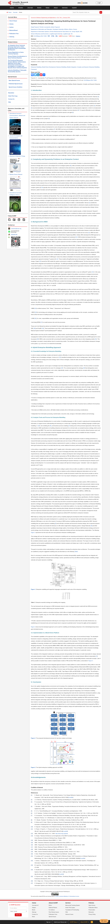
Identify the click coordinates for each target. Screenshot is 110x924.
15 (36, 312)
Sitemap (34, 912)
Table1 (76, 551)
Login (99, 3)
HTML (52, 36)
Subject (34, 907)
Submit (74, 8)
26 (91, 525)
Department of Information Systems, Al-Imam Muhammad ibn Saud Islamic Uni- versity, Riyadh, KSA (56, 31)
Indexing (11, 36)
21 (95, 339)
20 (37, 339)
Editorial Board (13, 30)
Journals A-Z (35, 905)
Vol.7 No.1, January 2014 (63, 17)
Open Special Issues (14, 80)
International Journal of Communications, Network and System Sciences (17, 115)
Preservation (92, 909)
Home (12, 8)
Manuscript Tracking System (72, 905)
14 (35, 308)
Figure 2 (33, 626)
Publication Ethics (93, 907)
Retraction (91, 912)
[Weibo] (24, 219)
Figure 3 (91, 660)
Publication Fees (14, 33)
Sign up (48, 922)
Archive (11, 27)
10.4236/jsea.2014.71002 (40, 36)
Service (68, 903)
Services (65, 8)
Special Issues (52, 916)
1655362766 (14, 234)
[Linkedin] (19, 219)
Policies (91, 903)
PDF (49, 36)
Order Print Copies (70, 907)
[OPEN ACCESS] (82, 2)
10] (42, 187)
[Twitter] (9, 219)
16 (35, 318)
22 (60, 357)
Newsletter (11, 92)
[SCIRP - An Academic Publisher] (18, 2)
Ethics (50, 905)
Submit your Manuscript (60, 922)
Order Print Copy (12, 96)
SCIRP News (73, 922)
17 (41, 322)
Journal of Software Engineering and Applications (43, 17)
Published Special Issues (16, 83)
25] (50, 425)
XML (56, 36)
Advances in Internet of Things (17, 156)
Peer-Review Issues (54, 912)
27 (96, 656)
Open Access (92, 905)
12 (32, 833)
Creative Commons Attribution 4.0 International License (67, 896)
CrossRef (70, 797)
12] (77, 237)
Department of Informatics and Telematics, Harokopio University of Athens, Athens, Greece (54, 29)
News (47, 8)
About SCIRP (53, 903)
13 (40, 261)
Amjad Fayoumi (35, 27)
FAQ (9, 102)
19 (43, 328)
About (56, 8)
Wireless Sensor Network (16, 174)
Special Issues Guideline (15, 87)
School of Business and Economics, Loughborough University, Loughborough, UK (51, 33)
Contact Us (11, 99)
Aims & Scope (13, 20)
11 (89, 232)
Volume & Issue (69, 914)
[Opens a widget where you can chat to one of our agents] (104, 921)
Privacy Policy (92, 914)
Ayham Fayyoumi (55, 27)
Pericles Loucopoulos (45, 27)
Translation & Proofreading (72, 909)
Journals (30, 8)
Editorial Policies (53, 907)
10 (32, 826)
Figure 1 (33, 532)
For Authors (52, 909)
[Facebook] (14, 219)
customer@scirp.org (16, 228)
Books (39, 8)
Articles (20, 8)
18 (34, 328)
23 (62, 368)
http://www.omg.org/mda (61, 833)
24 (39, 425)
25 (32, 876)
